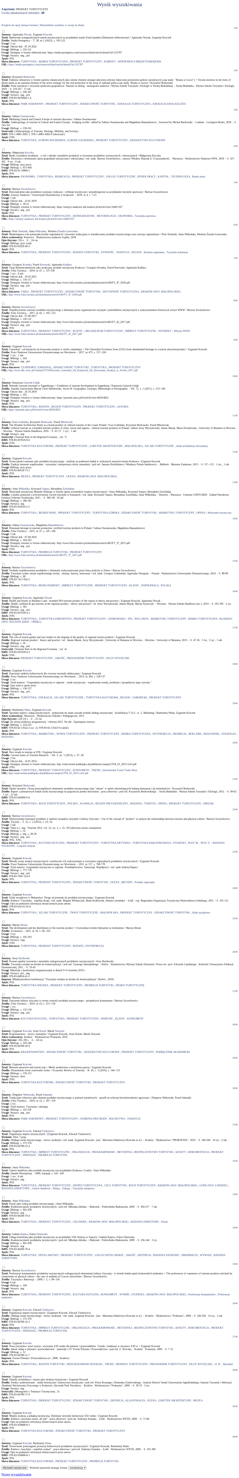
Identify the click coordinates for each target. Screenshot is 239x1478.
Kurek (42, 1031)
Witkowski (28, 1094)
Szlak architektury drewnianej (192, 446)
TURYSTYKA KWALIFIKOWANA (151, 842)
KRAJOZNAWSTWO (32, 1052)
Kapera (24, 1234)
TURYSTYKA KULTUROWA (37, 446)
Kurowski (45, 264)
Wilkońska (40, 231)
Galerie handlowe (41, 1188)
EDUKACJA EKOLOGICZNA (169, 103)
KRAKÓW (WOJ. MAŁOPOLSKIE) (161, 291)
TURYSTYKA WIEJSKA (34, 985)
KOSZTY (181, 1152)
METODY (126, 882)
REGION (137, 252)
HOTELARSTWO (48, 1255)
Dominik (23, 231)
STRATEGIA (228, 733)
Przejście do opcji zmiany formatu (19, 25)
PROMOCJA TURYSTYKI (53, 552)
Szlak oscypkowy (201, 912)
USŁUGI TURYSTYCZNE (120, 176)
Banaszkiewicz (55, 525)
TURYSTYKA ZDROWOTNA (55, 618)
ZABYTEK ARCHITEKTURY (106, 446)
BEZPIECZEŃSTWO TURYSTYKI (153, 1152)
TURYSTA (150, 803)
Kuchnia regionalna (154, 252)
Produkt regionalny (145, 882)
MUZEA (25, 476)
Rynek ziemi (198, 176)
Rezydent (228, 1364)
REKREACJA (62, 176)
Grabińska (23, 422)
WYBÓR (124, 1294)
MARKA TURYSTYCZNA (53, 61)
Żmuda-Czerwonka (67, 231)
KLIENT (78, 331)
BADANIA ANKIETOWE (15, 1188)
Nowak (27, 34)
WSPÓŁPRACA (150, 585)
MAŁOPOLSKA (133, 446)
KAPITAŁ (163, 176)
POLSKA (166, 585)
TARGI (25, 291)
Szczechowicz (28, 189)
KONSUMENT (81, 770)
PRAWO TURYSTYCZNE (130, 985)
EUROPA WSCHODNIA (52, 140)
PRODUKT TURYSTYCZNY (86, 61)
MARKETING (46, 733)
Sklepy (56, 1188)
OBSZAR (208, 803)
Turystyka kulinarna (177, 252)
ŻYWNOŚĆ (107, 252)
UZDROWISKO (116, 618)
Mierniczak (67, 422)
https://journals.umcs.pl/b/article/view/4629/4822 (34, 409)
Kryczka (29, 152)
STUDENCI (179, 842)
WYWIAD (205, 1255)
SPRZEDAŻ (29, 1155)
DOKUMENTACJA (198, 1152)
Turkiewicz (48, 1131)
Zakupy (66, 1188)
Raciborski (24, 958)
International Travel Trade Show (120, 770)
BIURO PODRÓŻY (49, 585)
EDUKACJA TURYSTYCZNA (133, 103)
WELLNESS (141, 618)
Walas (27, 709)
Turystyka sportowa (145, 216)
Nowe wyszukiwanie (16, 1474)
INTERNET (164, 331)
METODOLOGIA (106, 216)
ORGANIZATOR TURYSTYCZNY (104, 331)
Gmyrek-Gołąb (32, 382)
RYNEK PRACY (147, 176)
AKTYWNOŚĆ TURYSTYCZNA (121, 291)
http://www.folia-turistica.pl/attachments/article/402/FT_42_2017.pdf (45, 334)
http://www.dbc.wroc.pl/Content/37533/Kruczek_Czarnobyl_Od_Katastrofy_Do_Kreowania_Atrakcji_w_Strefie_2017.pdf (73, 370)
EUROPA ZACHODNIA (80, 140)
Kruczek (47, 34)
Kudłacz (67, 264)
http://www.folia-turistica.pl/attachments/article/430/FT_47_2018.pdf (45, 294)
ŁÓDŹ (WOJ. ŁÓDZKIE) (214, 1185)
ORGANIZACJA (81, 1152)
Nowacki (59, 1031)
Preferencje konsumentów (202, 1294)
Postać (164, 1221)
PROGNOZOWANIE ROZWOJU (85, 1364)
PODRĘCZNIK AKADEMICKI (173, 1052)
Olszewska (41, 1234)
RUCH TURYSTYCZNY (52, 803)
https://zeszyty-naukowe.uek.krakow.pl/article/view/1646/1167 (41, 219)
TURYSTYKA (28, 61)
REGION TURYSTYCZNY (66, 406)
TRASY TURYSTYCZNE (84, 912)
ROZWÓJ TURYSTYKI (86, 252)
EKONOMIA (28, 176)
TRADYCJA (122, 252)
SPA (130, 618)
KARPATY (110, 61)
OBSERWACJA (189, 1255)
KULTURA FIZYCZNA (51, 842)
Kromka (27, 264)
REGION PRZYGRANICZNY (111, 803)
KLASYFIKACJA (135, 1400)
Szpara (45, 488)
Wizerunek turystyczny (219, 512)
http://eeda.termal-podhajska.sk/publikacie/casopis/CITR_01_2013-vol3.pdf (48, 773)
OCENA (70, 476)
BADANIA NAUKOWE (166, 1255)
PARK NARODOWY (32, 103)
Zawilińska (68, 488)
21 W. (218, 1364)
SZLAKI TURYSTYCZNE (159, 446)
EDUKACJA (45, 697)
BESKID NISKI (47, 512)
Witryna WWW (182, 331)
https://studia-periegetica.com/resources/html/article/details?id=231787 (46, 64)
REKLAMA (195, 733)
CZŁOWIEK (80, 1221)
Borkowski (29, 77)
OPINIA (200, 512)
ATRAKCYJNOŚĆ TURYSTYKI (97, 103)
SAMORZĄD (139, 697)
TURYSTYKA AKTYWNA (115, 842)
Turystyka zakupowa (83, 1188)
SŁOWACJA (86, 803)
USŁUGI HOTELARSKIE (109, 1255)
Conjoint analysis (26, 845)
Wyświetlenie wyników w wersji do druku (62, 25)
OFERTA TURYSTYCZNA (87, 1185)
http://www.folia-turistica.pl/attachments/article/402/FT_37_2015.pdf (45, 555)
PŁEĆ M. (193, 842)
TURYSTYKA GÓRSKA (105, 512)
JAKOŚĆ (60, 658)
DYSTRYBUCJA (162, 733)
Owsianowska (27, 116)
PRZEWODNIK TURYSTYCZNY (85, 658)
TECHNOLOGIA (180, 176)
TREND (95, 770)
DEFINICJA (144, 1255)
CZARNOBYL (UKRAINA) (36, 367)
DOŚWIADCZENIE (84, 216)
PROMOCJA (179, 733)
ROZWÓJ (44, 406)
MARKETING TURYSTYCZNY (176, 512)
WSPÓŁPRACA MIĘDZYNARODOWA (139, 61)
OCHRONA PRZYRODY (93, 1118)
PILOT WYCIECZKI (117, 658)
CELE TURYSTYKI (115, 1185)
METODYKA (124, 1152)
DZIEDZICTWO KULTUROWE (147, 140)
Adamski (47, 1094)
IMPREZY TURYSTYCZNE (140, 331)
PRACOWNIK (211, 733)
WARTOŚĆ (107, 1018)
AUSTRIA (122, 406)
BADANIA (7, 736)
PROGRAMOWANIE (103, 1152)
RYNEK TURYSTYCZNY (71, 733)
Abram (23, 925)
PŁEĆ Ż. (205, 842)
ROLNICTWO (117, 1118)
